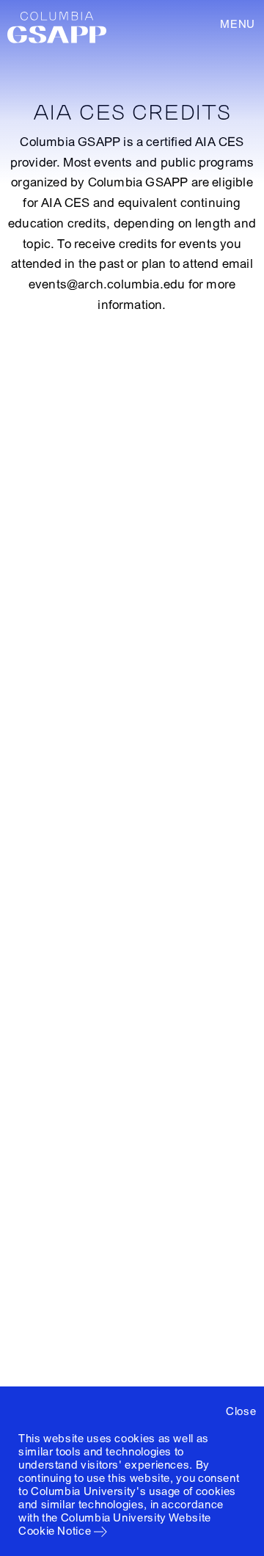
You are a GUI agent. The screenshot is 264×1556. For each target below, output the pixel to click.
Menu (237, 24)
